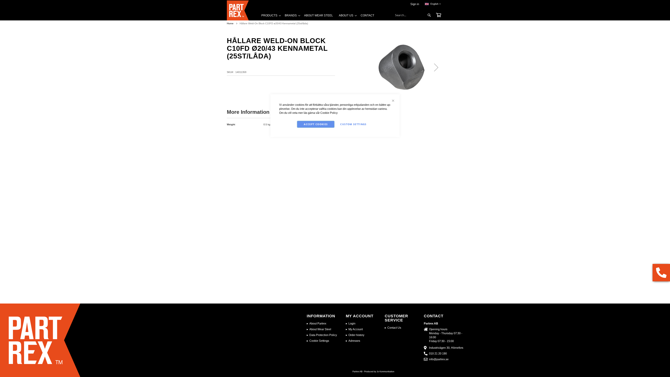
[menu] (319, 16)
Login (351, 323)
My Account (355, 329)
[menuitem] (270, 15)
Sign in (414, 4)
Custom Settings (353, 124)
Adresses (354, 340)
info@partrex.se (439, 359)
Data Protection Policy (323, 335)
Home (230, 23)
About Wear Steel (320, 329)
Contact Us (394, 327)
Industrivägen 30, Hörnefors (446, 347)
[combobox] (413, 15)
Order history (356, 335)
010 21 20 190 (438, 353)
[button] (435, 4)
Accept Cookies (316, 124)
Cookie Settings (319, 340)
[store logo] (243, 10)
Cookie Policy (329, 112)
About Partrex (317, 323)
